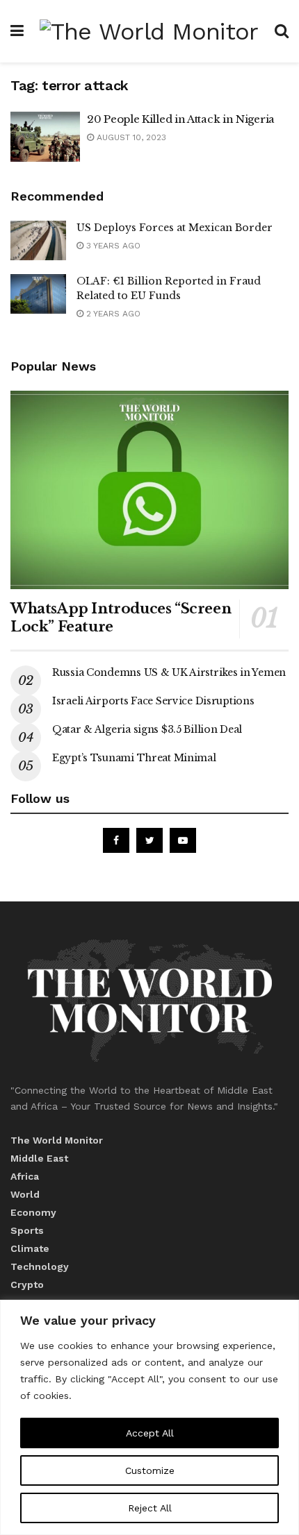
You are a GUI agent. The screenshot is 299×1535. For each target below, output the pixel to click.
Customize (150, 1470)
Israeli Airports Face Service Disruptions (153, 701)
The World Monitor (56, 1140)
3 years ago (111, 246)
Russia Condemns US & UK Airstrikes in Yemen (169, 672)
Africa (24, 1176)
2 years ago (111, 314)
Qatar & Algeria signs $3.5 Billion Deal (147, 729)
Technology (39, 1266)
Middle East (39, 1158)
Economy (33, 1212)
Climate (29, 1248)
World (25, 1194)
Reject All (150, 1507)
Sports (27, 1230)
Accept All (150, 1433)
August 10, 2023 (130, 137)
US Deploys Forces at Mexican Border (174, 227)
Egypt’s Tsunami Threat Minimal (134, 758)
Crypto (27, 1284)
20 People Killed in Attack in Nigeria (181, 119)
